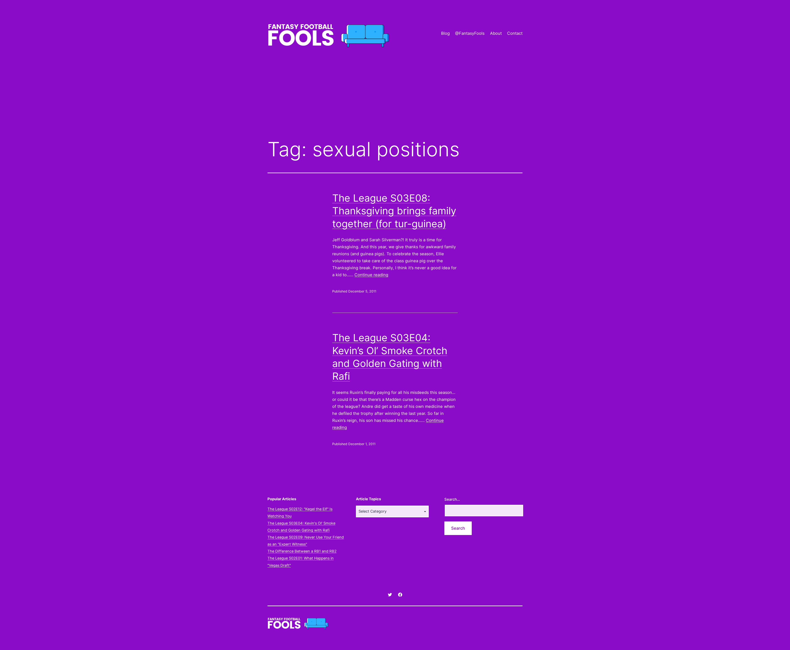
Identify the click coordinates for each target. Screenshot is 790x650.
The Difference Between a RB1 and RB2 (302, 551)
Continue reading (371, 274)
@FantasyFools (469, 33)
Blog (445, 33)
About (496, 33)
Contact (515, 33)
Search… (452, 499)
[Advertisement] (395, 101)
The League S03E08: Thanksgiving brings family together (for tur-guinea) (394, 211)
